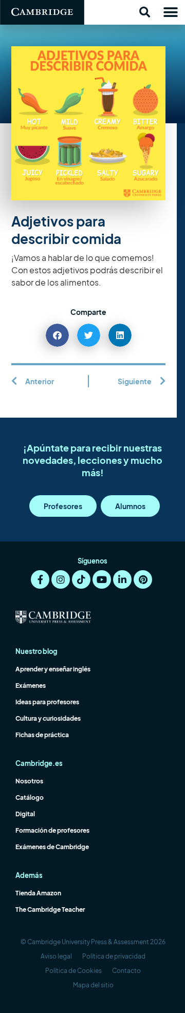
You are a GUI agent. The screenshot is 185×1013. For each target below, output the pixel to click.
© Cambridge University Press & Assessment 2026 (93, 942)
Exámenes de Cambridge (52, 847)
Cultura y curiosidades (48, 718)
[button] (144, 12)
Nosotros (29, 781)
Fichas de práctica (42, 735)
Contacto (126, 970)
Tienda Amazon (38, 893)
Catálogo (29, 797)
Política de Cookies (73, 970)
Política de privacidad (113, 956)
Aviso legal (56, 956)
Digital (25, 814)
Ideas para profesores (47, 702)
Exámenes (30, 685)
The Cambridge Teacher (50, 909)
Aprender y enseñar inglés (52, 669)
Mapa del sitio (93, 985)
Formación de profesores (52, 830)
